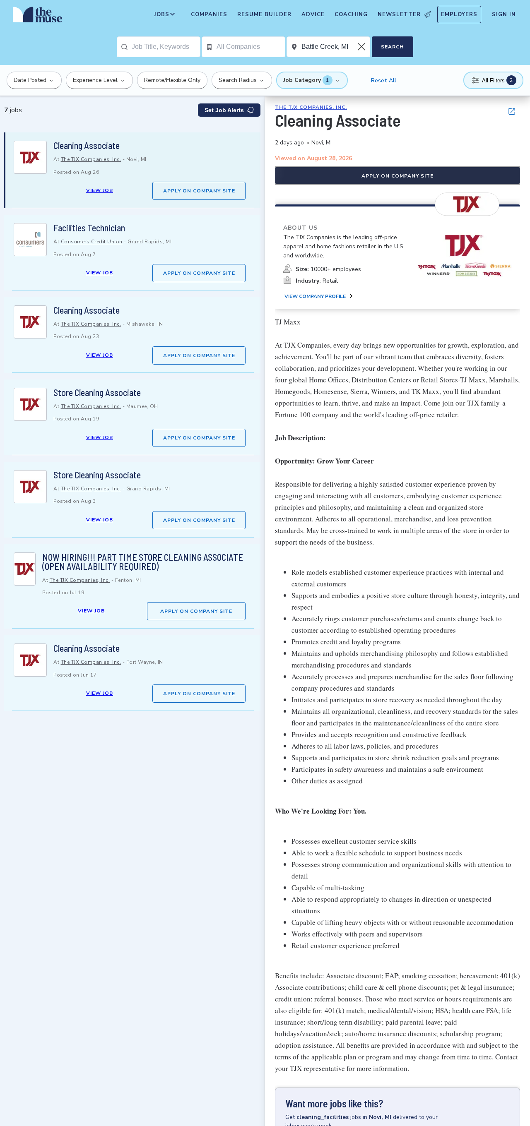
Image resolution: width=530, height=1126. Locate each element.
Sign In (504, 14)
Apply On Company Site (199, 190)
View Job (99, 190)
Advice (313, 14)
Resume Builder (264, 14)
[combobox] (166, 47)
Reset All (383, 80)
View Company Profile (315, 296)
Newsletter (399, 14)
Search (392, 46)
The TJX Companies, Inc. (91, 159)
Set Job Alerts (224, 110)
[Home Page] (37, 16)
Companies (209, 14)
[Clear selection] (362, 46)
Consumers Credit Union (92, 241)
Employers (459, 14)
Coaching (351, 14)
